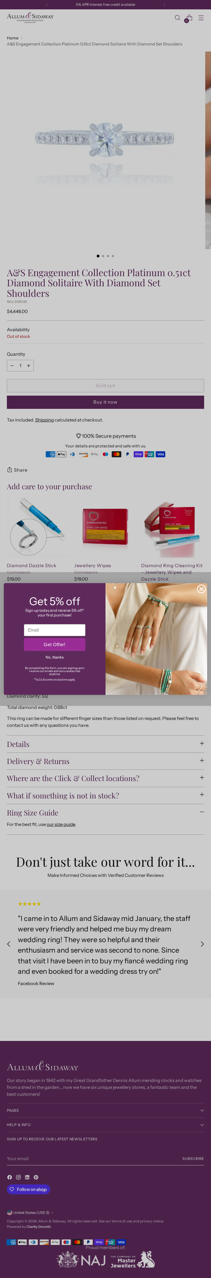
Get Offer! (54, 644)
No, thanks (55, 658)
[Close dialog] (201, 589)
